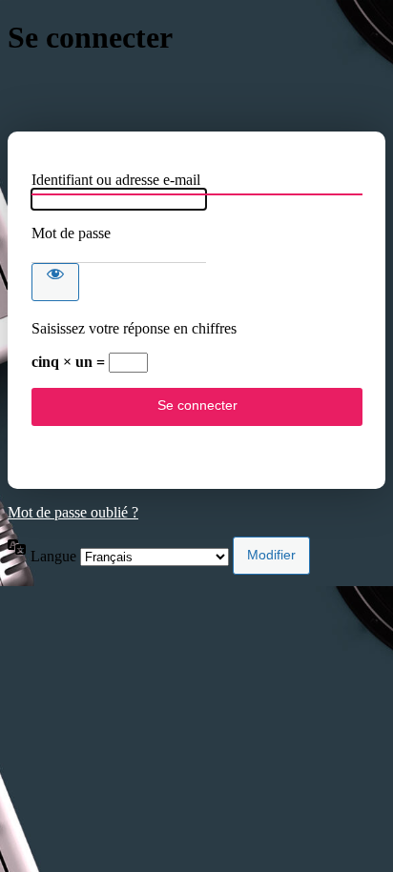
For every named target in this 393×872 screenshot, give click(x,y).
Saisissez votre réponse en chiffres (134, 328)
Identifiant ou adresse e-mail (115, 180)
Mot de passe (71, 233)
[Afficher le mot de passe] (55, 282)
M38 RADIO (196, 94)
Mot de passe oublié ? (73, 512)
